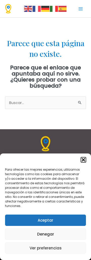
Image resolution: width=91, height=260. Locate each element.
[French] (37, 8)
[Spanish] (62, 8)
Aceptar (45, 220)
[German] (45, 8)
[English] (28, 8)
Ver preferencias (46, 248)
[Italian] (54, 8)
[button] (83, 159)
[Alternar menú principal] (80, 9)
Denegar (45, 234)
